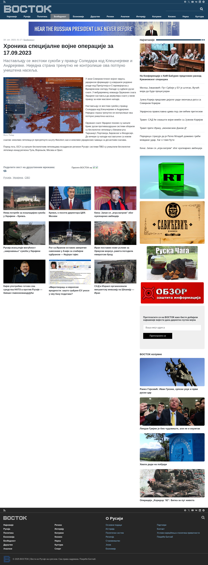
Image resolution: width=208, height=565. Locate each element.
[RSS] (4, 2)
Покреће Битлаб (165, 537)
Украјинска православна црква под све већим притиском (171, 111)
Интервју (140, 16)
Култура (199, 16)
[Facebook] (185, 2)
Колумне (156, 16)
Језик (108, 545)
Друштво (95, 16)
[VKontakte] (196, 2)
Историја (110, 529)
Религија (110, 537)
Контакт (161, 529)
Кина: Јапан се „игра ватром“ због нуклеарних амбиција (171, 148)
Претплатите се (158, 336)
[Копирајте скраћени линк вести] (35, 171)
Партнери (161, 525)
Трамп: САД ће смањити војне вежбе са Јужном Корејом (171, 119)
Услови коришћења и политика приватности (178, 533)
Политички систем (115, 533)
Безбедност (60, 16)
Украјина (18, 177)
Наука (186, 16)
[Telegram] (203, 2)
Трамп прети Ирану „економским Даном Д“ (163, 128)
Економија (78, 16)
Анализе (125, 16)
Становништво (113, 541)
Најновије (12, 16)
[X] (189, 2)
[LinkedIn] (200, 2)
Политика (42, 16)
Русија (27, 16)
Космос (172, 16)
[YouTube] (192, 2)
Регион (110, 16)
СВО (27, 177)
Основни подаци (114, 525)
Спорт (58, 548)
